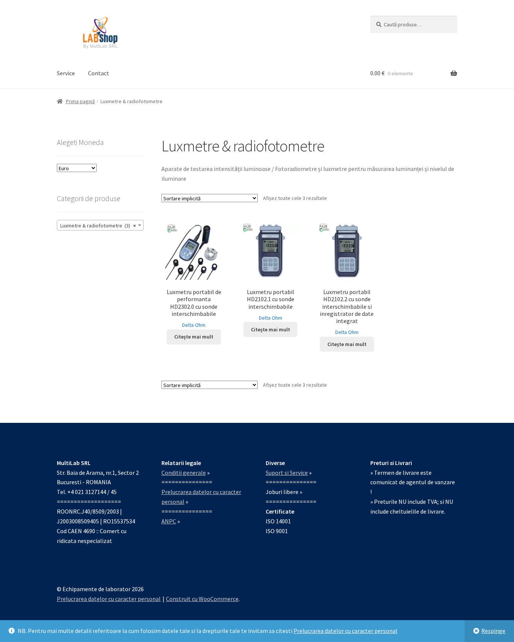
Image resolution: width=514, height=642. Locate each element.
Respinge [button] (493, 630)
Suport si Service (287, 472)
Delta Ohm (193, 325)
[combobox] (100, 225)
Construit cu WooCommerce (202, 598)
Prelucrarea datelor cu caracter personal (345, 630)
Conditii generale (183, 472)
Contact (98, 73)
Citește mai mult (193, 336)
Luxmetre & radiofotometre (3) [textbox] (98, 225)
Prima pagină (80, 101)
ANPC (168, 521)
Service (66, 73)
